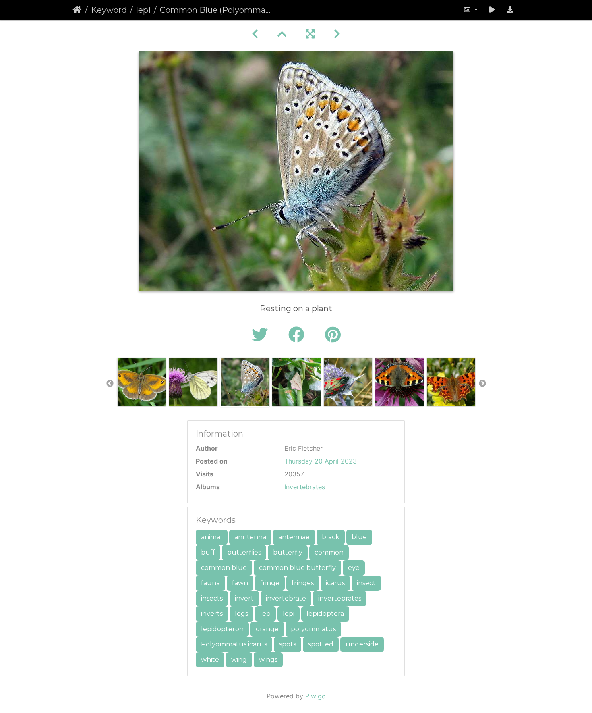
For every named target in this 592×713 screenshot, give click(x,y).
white (210, 659)
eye (354, 568)
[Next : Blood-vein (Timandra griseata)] (337, 34)
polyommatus (313, 629)
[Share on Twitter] (262, 335)
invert (244, 598)
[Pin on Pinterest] (333, 335)
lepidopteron (222, 629)
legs (241, 613)
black (330, 537)
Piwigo (315, 696)
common (329, 552)
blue (359, 537)
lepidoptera (325, 613)
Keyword (109, 10)
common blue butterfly (297, 568)
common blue (224, 568)
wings (268, 659)
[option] (142, 382)
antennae (294, 537)
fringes (303, 583)
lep (265, 613)
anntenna (250, 537)
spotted (320, 644)
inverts (212, 613)
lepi (143, 10)
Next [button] (482, 384)
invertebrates (339, 598)
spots (287, 644)
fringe (269, 583)
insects (212, 598)
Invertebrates (304, 487)
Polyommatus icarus (234, 644)
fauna (210, 583)
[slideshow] (492, 10)
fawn (240, 583)
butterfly (287, 552)
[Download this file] (510, 10)
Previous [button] (110, 384)
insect (366, 583)
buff (208, 552)
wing (239, 659)
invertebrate (286, 598)
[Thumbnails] (282, 34)
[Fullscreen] (310, 34)
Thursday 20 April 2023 (320, 461)
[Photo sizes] (470, 10)
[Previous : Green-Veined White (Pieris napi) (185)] (255, 34)
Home (77, 10)
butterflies (244, 552)
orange (267, 629)
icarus (335, 583)
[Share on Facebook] (298, 335)
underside (362, 644)
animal (211, 537)
